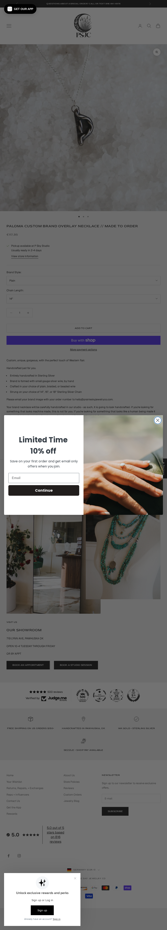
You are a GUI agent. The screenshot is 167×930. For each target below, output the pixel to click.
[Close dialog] (157, 420)
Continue (44, 490)
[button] (20, 9)
